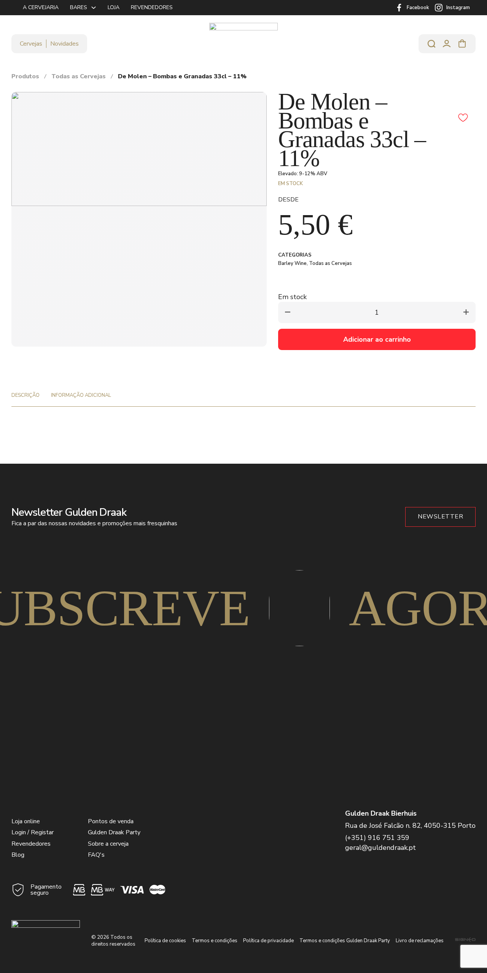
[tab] (25, 395)
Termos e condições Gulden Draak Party (344, 940)
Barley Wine (292, 263)
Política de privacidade (268, 940)
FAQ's (96, 855)
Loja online (25, 821)
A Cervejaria (41, 7)
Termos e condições (214, 940)
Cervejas (31, 44)
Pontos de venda (111, 821)
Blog (17, 855)
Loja (113, 7)
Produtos (25, 76)
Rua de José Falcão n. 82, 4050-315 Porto (410, 825)
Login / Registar (32, 832)
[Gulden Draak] (243, 43)
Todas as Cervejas (78, 76)
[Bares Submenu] (93, 7)
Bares (78, 7)
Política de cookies (165, 940)
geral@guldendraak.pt (380, 847)
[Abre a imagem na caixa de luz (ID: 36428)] (139, 148)
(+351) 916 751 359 (377, 837)
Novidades (64, 44)
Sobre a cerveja (108, 844)
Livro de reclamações (420, 940)
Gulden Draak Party (114, 832)
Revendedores (152, 7)
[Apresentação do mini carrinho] (462, 43)
